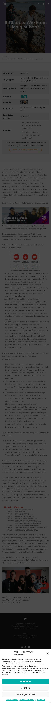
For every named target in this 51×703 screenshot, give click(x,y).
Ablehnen (25, 688)
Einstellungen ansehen (25, 694)
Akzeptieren (25, 681)
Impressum (41, 700)
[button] (47, 653)
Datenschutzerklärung (28, 700)
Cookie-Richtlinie (12, 700)
